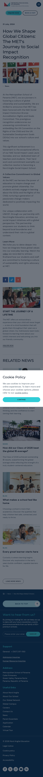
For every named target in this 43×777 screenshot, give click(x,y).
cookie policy (21, 392)
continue (21, 399)
